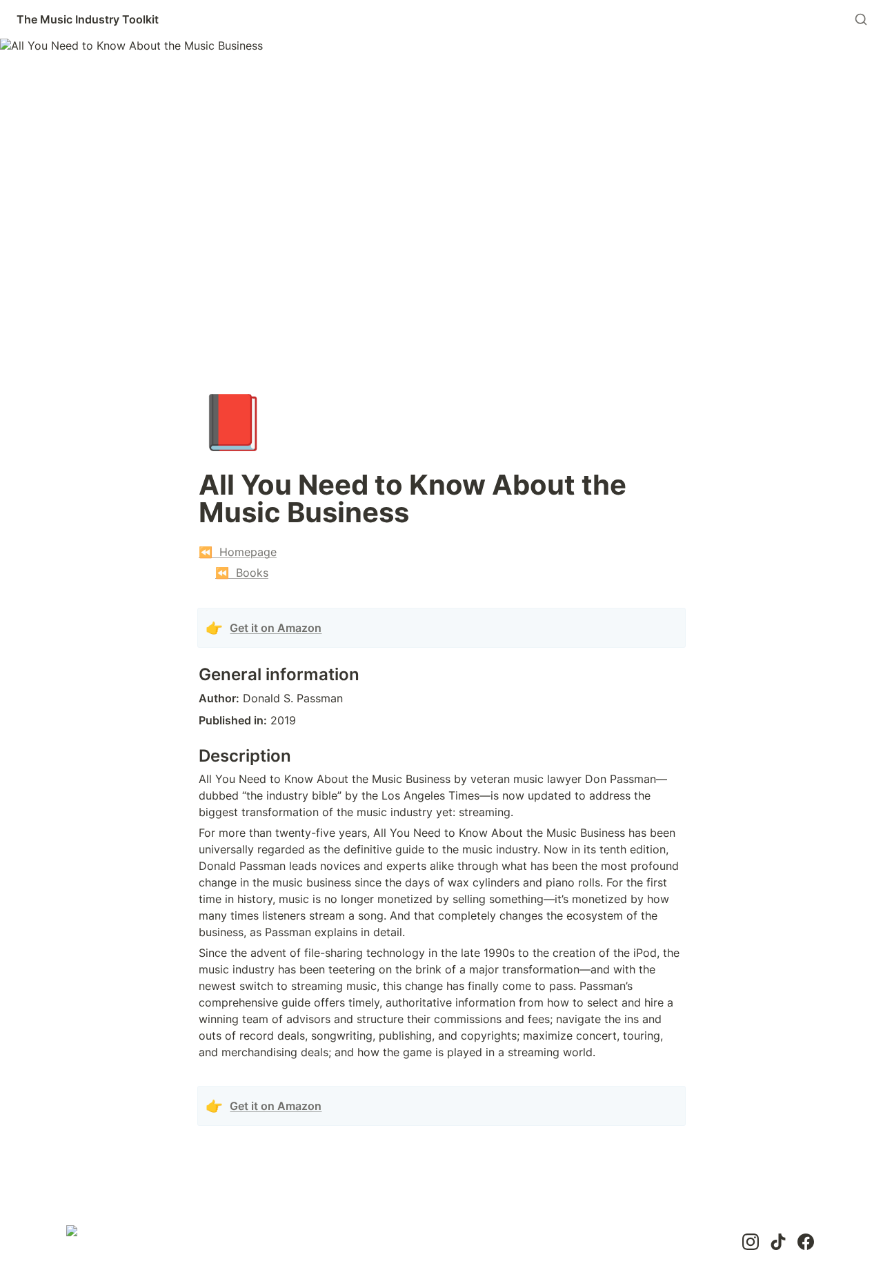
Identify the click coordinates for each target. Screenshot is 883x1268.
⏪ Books (241, 572)
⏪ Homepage (238, 552)
